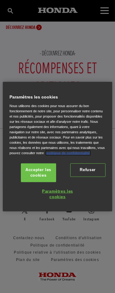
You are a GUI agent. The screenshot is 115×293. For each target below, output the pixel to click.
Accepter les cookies (38, 173)
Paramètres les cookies (57, 194)
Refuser (87, 170)
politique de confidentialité (68, 153)
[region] (57, 146)
